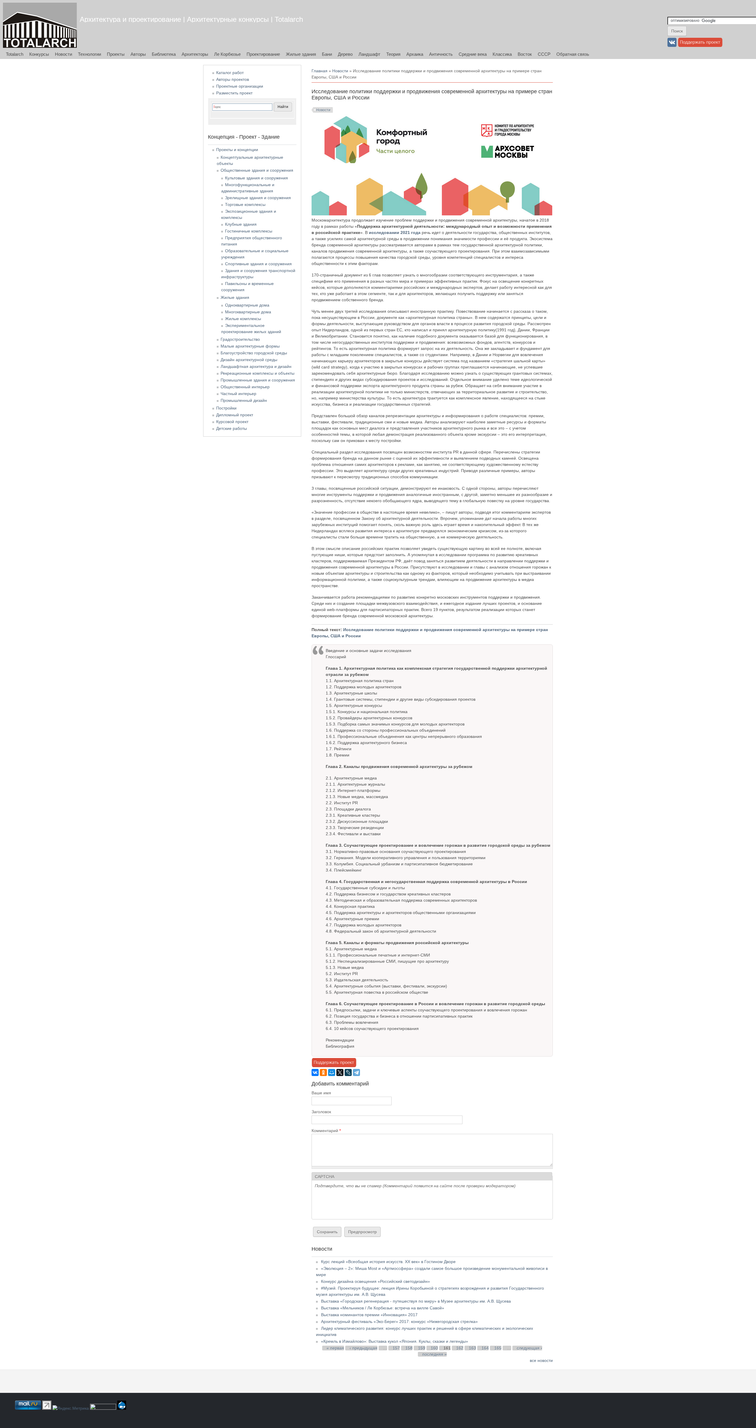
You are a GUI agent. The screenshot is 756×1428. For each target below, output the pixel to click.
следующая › (529, 1348)
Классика (502, 54)
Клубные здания (241, 224)
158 (409, 1348)
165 (497, 1348)
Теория (393, 54)
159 (421, 1348)
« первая (335, 1348)
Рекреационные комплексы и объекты (257, 373)
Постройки (226, 408)
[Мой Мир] (331, 1072)
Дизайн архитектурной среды (249, 359)
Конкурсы (39, 54)
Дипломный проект (234, 414)
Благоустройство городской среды (254, 353)
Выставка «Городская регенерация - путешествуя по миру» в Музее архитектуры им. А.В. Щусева (416, 1301)
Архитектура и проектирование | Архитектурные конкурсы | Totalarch (191, 19)
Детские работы (231, 428)
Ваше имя (321, 1092)
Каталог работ (230, 72)
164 (485, 1348)
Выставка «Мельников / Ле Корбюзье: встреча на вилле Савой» (382, 1308)
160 (434, 1348)
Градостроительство (240, 339)
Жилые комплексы (243, 318)
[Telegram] (356, 1072)
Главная (320, 70)
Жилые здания (301, 54)
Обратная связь (572, 54)
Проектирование (263, 54)
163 (472, 1348)
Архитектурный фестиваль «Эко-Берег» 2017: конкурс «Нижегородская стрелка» (399, 1321)
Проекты (116, 54)
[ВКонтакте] (315, 1072)
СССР (544, 54)
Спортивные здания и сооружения (258, 263)
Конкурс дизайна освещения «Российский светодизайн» (375, 1281)
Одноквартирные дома (247, 305)
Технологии (89, 54)
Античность (441, 54)
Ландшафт (369, 54)
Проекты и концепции (237, 149)
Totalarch (14, 54)
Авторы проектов (232, 79)
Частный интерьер (238, 393)
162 (459, 1348)
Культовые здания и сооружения (256, 178)
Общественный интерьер (245, 386)
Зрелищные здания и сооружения (258, 197)
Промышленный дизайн (244, 400)
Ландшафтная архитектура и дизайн (256, 366)
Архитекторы (195, 54)
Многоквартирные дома (248, 311)
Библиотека (164, 54)
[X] (339, 1072)
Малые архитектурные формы (250, 346)
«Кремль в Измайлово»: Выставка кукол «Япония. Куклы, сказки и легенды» (394, 1341)
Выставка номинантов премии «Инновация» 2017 (369, 1314)
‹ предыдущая (363, 1348)
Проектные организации (239, 86)
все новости (541, 1360)
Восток (525, 54)
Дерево (345, 54)
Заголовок (321, 1111)
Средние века (473, 54)
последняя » (434, 1354)
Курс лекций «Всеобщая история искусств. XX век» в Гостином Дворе (388, 1261)
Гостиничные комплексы (248, 231)
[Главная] (40, 25)
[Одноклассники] (323, 1072)
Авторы (138, 54)
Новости (63, 54)
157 (396, 1348)
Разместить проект (234, 93)
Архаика (414, 54)
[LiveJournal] (348, 1072)
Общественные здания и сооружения (257, 170)
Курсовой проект (232, 421)
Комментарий (326, 1130)
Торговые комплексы (245, 204)
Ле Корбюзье (227, 54)
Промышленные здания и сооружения (258, 380)
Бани (327, 54)
